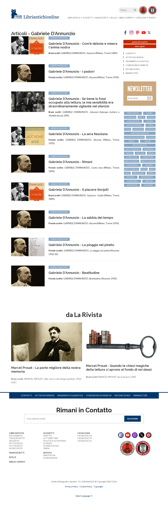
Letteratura (50, 438)
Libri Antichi (74, 18)
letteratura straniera (134, 137)
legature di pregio (134, 125)
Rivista (152, 18)
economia (150, 129)
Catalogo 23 (84, 438)
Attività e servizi (135, 57)
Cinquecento (17, 438)
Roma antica (132, 165)
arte (127, 173)
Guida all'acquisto (140, 42)
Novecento (138, 129)
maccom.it (76, 491)
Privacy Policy (71, 486)
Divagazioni (50, 458)
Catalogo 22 (84, 440)
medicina (149, 181)
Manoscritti (101, 18)
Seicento (14, 440)
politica (151, 117)
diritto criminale (132, 149)
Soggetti (87, 18)
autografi (148, 185)
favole (151, 153)
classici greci (132, 181)
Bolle (114, 18)
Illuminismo (149, 149)
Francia (128, 153)
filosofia (151, 137)
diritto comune (148, 161)
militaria (149, 165)
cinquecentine (133, 121)
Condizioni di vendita (137, 65)
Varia (46, 448)
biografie (131, 177)
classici (149, 113)
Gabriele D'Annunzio (59, 38)
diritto (142, 117)
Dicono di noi (133, 69)
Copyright (98, 486)
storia (150, 125)
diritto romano (131, 161)
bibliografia (138, 173)
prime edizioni (133, 113)
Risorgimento (147, 177)
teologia (140, 153)
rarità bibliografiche (140, 133)
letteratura (130, 117)
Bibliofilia (49, 455)
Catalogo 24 (84, 435)
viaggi (152, 169)
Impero (151, 173)
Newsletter (132, 73)
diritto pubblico (131, 169)
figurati (149, 121)
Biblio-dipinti (126, 18)
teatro (144, 169)
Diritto (47, 435)
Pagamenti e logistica (137, 61)
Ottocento (16, 445)
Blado (131, 141)
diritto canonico (140, 145)
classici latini (131, 157)
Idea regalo (140, 46)
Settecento (16, 443)
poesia (127, 129)
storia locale (148, 157)
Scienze (47, 443)
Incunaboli (16, 435)
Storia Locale (51, 445)
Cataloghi (140, 18)
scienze (148, 141)
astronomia (132, 185)
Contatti (131, 53)
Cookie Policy (86, 486)
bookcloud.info (88, 491)
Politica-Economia (54, 440)
